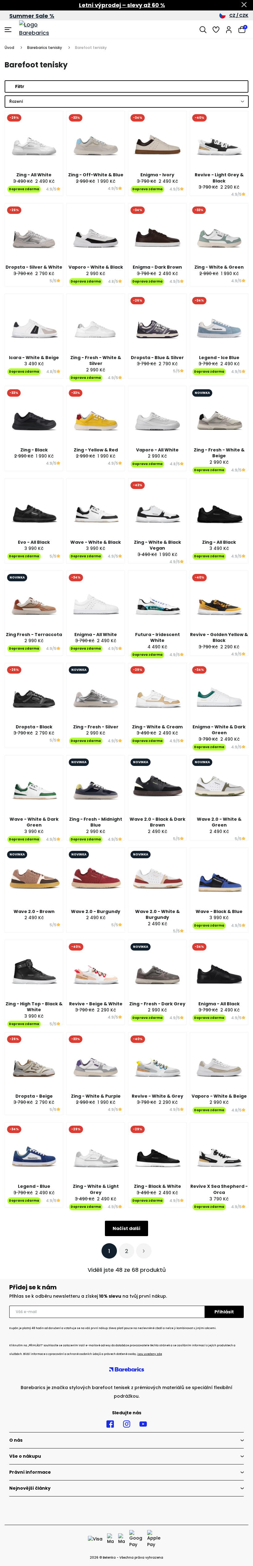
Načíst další (126, 1228)
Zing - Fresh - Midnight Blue (95, 822)
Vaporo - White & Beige (219, 1096)
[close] (244, 5)
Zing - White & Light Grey (96, 1189)
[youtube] (143, 1424)
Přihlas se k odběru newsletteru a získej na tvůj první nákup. (88, 1296)
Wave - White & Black (95, 542)
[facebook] (110, 1424)
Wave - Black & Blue (219, 911)
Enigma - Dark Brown (157, 267)
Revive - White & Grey (157, 1096)
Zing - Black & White (157, 1186)
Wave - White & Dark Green (34, 822)
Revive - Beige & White (95, 1004)
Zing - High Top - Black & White (34, 1007)
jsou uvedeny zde (149, 1354)
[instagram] (126, 1424)
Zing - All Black (219, 542)
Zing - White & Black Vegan (157, 545)
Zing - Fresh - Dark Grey (157, 1004)
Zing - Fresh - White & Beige (219, 453)
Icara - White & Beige (34, 357)
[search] (203, 29)
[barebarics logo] (42, 29)
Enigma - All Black (219, 1004)
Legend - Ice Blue (219, 357)
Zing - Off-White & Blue (95, 175)
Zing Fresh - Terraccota (34, 634)
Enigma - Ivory (157, 175)
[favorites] (215, 29)
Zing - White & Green (219, 267)
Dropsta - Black (34, 727)
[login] (228, 29)
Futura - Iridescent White (157, 637)
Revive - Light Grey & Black (219, 178)
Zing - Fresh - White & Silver (95, 360)
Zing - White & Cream (157, 727)
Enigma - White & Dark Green (219, 730)
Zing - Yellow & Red (96, 450)
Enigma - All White (95, 634)
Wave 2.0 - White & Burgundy (157, 914)
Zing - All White (34, 175)
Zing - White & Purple (96, 1096)
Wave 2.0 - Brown (34, 911)
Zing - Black (34, 450)
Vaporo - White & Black (95, 267)
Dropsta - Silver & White (34, 267)
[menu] (9, 29)
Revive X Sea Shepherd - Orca (219, 1189)
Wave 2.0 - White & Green (219, 822)
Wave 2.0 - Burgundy (95, 911)
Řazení (16, 101)
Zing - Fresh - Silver (95, 727)
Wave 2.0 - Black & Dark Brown (157, 822)
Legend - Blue (34, 1186)
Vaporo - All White (157, 450)
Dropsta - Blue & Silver (157, 357)
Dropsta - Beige (34, 1096)
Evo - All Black (34, 542)
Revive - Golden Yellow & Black (219, 637)
